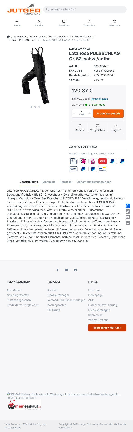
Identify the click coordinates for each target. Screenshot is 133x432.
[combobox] (85, 9)
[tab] (29, 181)
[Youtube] (66, 270)
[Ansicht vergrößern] (35, 75)
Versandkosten (99, 98)
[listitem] (35, 75)
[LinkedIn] (75, 270)
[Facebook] (57, 270)
